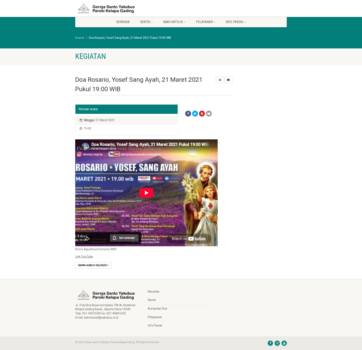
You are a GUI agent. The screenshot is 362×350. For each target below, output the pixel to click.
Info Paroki (155, 325)
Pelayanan (155, 317)
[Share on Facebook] (188, 114)
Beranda (123, 22)
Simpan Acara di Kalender (92, 265)
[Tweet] (195, 114)
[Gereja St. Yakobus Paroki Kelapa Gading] (108, 8)
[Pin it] (202, 114)
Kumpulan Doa (157, 308)
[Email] (209, 114)
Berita (152, 300)
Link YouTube (84, 256)
